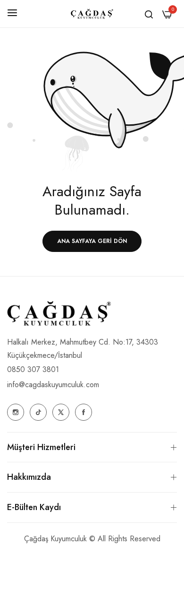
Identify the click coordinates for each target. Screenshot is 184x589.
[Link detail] (15, 412)
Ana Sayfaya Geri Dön (92, 241)
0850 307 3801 (33, 369)
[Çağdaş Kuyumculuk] (92, 14)
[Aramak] (149, 13)
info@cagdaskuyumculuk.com (53, 384)
